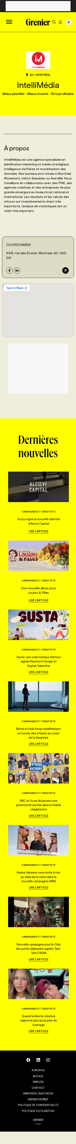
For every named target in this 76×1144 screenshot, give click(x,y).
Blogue (38, 1076)
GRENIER (38, 1119)
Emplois (38, 1081)
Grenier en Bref (38, 1099)
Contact (38, 1087)
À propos (38, 1070)
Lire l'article (38, 531)
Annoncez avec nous (38, 1093)
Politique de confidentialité (38, 1105)
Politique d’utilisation (38, 1110)
